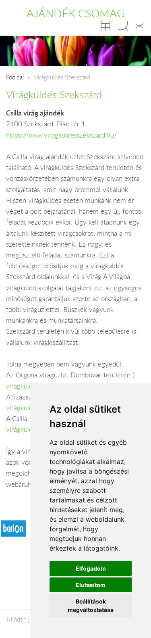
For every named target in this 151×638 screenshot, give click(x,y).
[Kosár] (105, 25)
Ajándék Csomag (76, 13)
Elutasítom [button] (90, 584)
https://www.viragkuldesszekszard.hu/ (61, 135)
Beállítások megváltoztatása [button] (91, 605)
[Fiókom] (139, 25)
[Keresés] (123, 25)
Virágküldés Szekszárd (54, 94)
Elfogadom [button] (91, 568)
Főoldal (15, 77)
